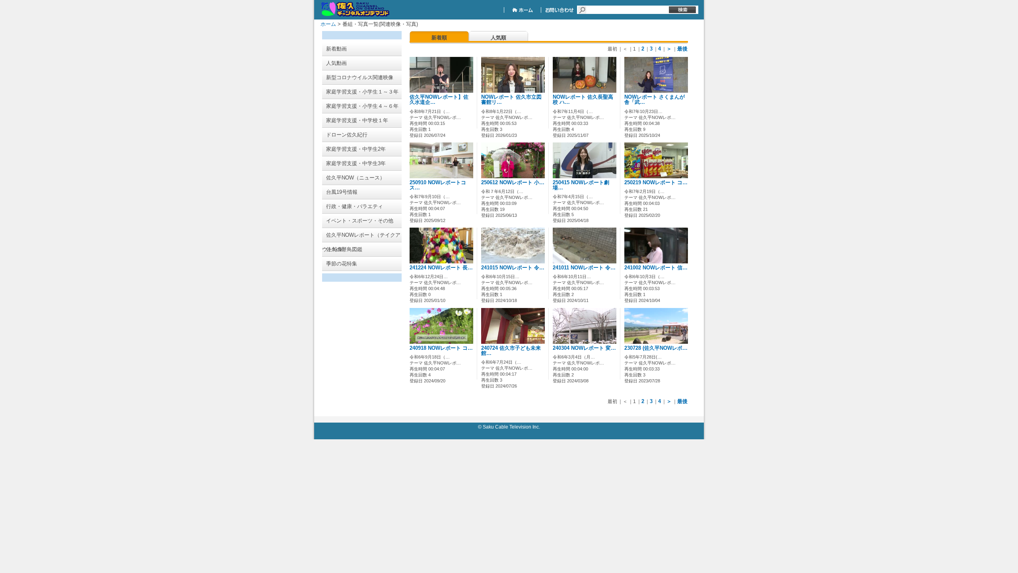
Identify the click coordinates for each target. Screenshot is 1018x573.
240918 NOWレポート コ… (441, 348)
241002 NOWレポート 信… (656, 268)
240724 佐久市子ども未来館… (511, 350)
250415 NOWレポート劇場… (581, 185)
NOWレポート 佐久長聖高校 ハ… (583, 99)
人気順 (498, 38)
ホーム (328, 24)
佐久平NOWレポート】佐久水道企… (439, 99)
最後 (682, 49)
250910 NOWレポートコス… (438, 185)
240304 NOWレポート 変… (584, 348)
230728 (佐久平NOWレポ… (656, 348)
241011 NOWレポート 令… (584, 268)
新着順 (439, 38)
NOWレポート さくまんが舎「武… (654, 99)
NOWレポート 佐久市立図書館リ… (511, 99)
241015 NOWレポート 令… (512, 268)
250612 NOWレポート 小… (512, 182)
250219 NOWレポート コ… (656, 182)
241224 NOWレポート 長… (441, 268)
